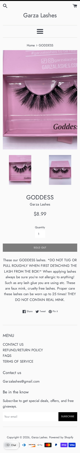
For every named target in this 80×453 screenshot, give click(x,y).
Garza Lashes (40, 15)
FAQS (7, 355)
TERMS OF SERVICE (18, 361)
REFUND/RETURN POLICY (23, 350)
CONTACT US (13, 344)
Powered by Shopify (61, 437)
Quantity (40, 227)
